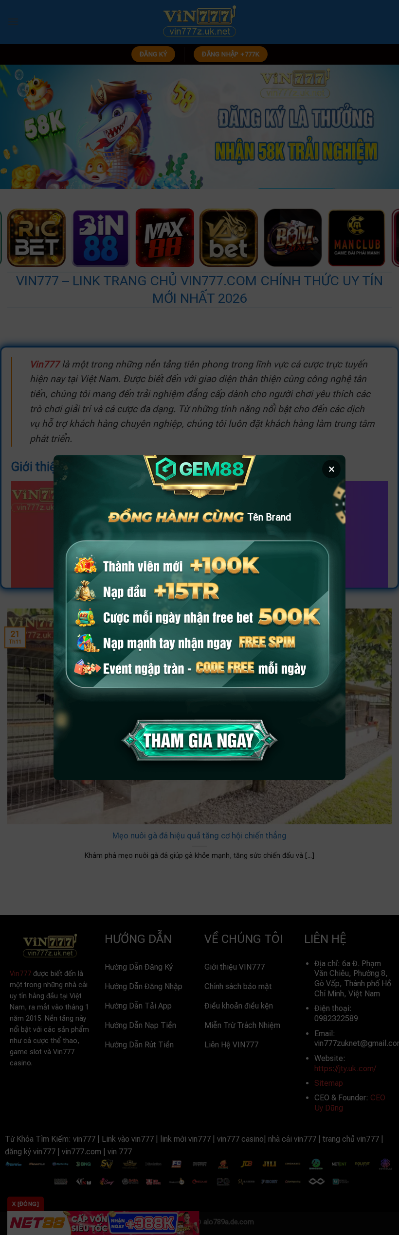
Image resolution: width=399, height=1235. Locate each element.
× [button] (331, 469)
